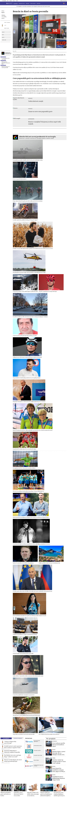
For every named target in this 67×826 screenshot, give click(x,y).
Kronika (38, 3)
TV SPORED (4, 0)
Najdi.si (10, 0)
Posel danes (33, 3)
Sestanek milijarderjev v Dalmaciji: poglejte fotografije (12, 751)
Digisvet (27, 3)
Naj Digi (34, 6)
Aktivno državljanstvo (28, 6)
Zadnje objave (18, 738)
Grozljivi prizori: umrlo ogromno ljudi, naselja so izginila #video (13, 746)
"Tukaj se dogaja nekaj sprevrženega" (10, 742)
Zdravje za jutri (40, 6)
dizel (3, 34)
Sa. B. (3, 12)
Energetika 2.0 (20, 6)
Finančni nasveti (47, 6)
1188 (17, 0)
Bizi (7, 0)
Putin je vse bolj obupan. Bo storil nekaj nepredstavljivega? (13, 760)
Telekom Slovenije (63, 0)
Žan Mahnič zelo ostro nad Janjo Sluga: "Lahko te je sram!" (12, 756)
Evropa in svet (22, 3)
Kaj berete (6, 738)
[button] (2, 3)
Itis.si (14, 0)
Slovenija (15, 3)
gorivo (3, 37)
